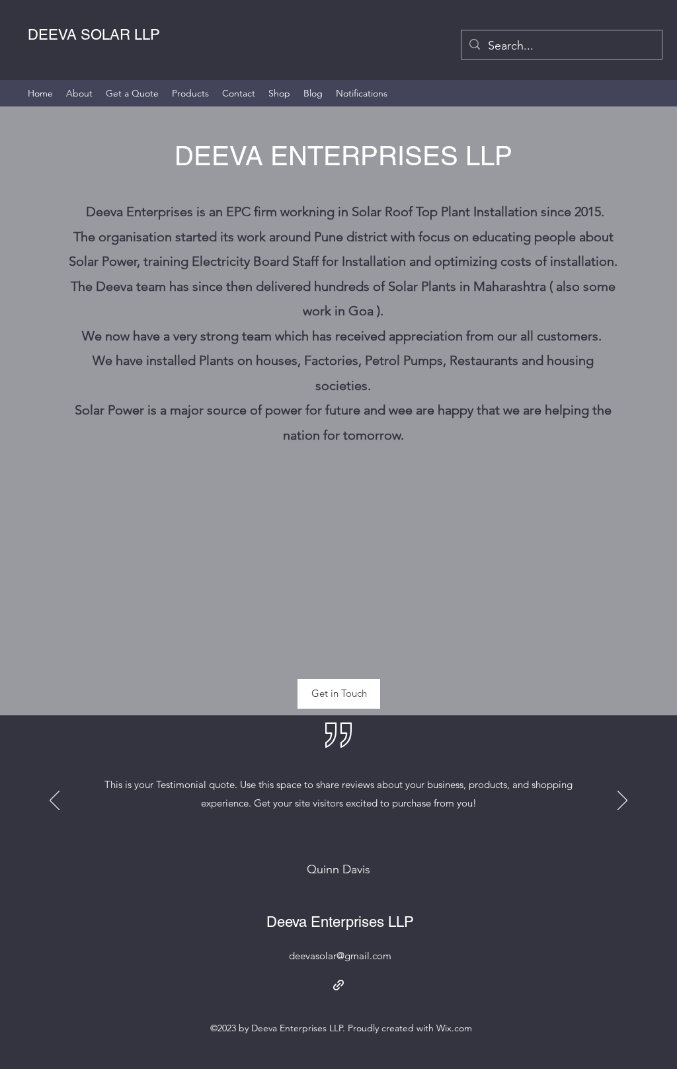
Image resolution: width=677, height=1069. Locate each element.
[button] (339, 694)
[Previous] (55, 801)
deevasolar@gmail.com (340, 955)
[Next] (622, 801)
